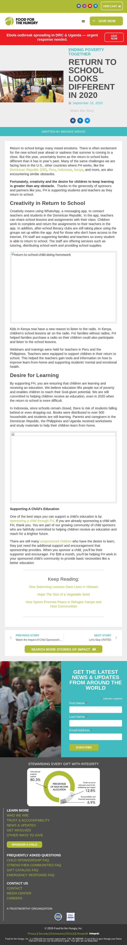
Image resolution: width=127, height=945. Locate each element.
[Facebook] (79, 6)
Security (43, 933)
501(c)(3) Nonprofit (77, 933)
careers (14, 898)
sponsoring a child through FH (32, 521)
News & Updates (21, 825)
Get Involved (19, 830)
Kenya (78, 170)
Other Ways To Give (25, 835)
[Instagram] (84, 6)
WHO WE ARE (18, 815)
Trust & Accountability (28, 820)
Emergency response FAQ (30, 875)
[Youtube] (90, 6)
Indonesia (65, 170)
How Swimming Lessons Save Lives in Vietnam (63, 587)
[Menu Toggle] (83, 21)
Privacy (32, 933)
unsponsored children (55, 541)
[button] (73, 120)
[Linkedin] (95, 6)
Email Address (80, 730)
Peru (52, 170)
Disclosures (57, 933)
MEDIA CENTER (19, 893)
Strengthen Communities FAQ (34, 865)
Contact (14, 888)
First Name (78, 703)
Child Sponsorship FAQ (28, 860)
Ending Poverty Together (86, 51)
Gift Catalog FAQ (22, 870)
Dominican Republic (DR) (28, 170)
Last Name (78, 716)
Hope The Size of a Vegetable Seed (63, 594)
